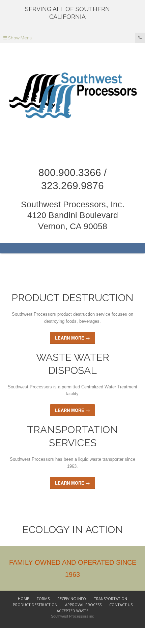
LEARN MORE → (72, 338)
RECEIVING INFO (71, 598)
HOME (23, 598)
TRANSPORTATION (110, 598)
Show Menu (19, 38)
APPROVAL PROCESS (83, 604)
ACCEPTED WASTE (72, 610)
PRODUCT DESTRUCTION (35, 604)
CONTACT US (121, 604)
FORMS (43, 598)
